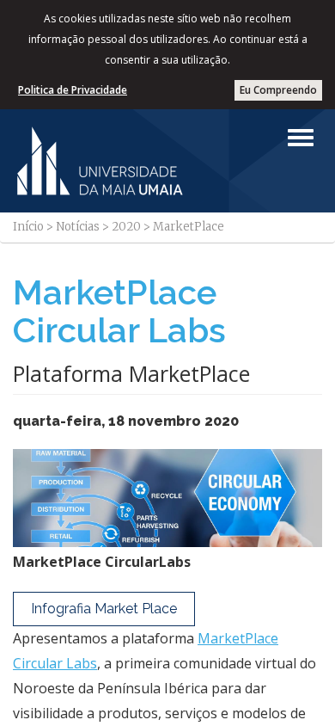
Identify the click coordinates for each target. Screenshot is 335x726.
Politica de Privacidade (72, 90)
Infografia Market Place (104, 608)
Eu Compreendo (278, 90)
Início (28, 226)
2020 (126, 226)
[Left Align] (300, 137)
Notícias (78, 226)
